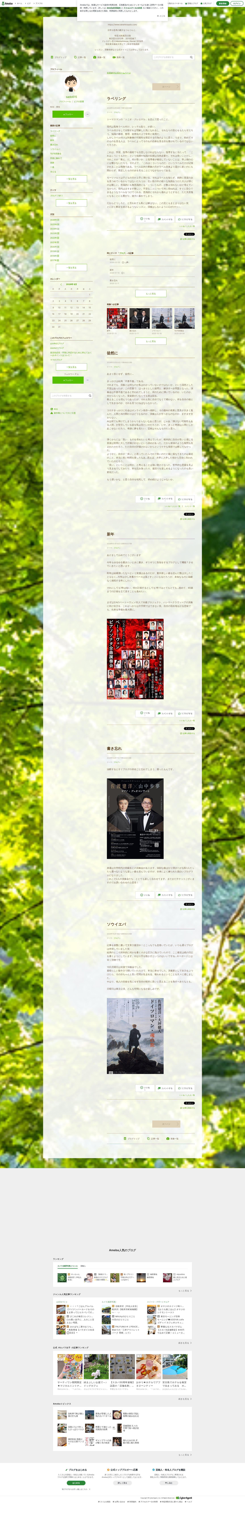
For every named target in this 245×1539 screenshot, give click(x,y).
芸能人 (83, 1266)
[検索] (191, 57)
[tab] (68, 1266)
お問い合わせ (120, 1502)
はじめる (76, 1483)
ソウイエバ (116, 924)
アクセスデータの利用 (149, 1502)
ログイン (237, 3)
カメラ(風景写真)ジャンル (68, 1266)
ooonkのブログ (57, 348)
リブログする (186, 219)
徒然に (112, 353)
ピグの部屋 (79, 101)
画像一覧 (101, 57)
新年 (110, 534)
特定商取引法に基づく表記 (172, 1502)
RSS (56, 409)
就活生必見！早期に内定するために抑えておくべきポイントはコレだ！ (71, 354)
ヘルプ (189, 1502)
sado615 (71, 97)
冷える (53, 171)
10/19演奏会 (55, 153)
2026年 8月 (71, 284)
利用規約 (132, 1502)
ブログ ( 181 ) (56, 195)
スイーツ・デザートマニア (158, 1302)
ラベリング (116, 98)
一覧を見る (71, 179)
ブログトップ (60, 57)
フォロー (69, 114)
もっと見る (151, 293)
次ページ (166, 86)
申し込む (169, 1483)
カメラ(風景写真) (109, 1302)
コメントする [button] (167, 219)
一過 (52, 167)
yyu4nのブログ (57, 343)
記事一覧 (82, 57)
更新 (52, 162)
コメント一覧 (190, 506)
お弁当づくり (61, 1302)
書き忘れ (114, 748)
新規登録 (222, 3)
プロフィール (65, 101)
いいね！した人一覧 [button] (187, 226)
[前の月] (61, 284)
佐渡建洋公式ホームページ (119, 73)
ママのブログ (56, 360)
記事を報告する (189, 239)
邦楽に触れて (56, 158)
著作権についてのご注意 (65, 413)
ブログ (116, 112)
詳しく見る (122, 1483)
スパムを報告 (105, 1502)
